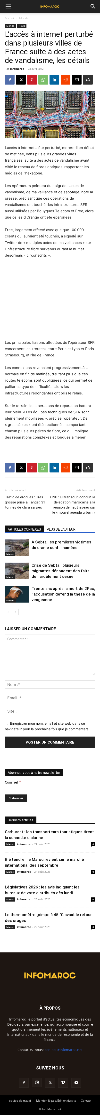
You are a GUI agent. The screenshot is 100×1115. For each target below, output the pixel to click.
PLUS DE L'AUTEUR (61, 529)
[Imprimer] (88, 80)
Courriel (13, 782)
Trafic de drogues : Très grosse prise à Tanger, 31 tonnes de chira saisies (25, 502)
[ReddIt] (65, 80)
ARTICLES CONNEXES (24, 529)
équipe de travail (20, 1101)
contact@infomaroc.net (64, 1049)
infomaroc (17, 69)
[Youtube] (76, 1083)
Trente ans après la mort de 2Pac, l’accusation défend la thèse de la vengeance (63, 594)
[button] (8, 6)
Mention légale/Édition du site (56, 1101)
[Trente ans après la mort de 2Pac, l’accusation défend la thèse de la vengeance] (17, 594)
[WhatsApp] (43, 80)
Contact (86, 1101)
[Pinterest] (32, 80)
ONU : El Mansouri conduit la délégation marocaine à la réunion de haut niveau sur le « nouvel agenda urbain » (72, 505)
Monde (24, 18)
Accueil (10, 18)
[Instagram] (37, 1082)
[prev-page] (8, 612)
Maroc (10, 554)
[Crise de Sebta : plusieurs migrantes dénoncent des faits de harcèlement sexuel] (17, 571)
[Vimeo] (63, 1083)
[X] (21, 80)
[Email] (77, 80)
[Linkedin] (54, 80)
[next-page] (16, 612)
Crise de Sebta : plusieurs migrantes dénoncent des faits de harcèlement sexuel (61, 571)
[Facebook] (10, 80)
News (21, 25)
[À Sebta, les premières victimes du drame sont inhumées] (17, 547)
